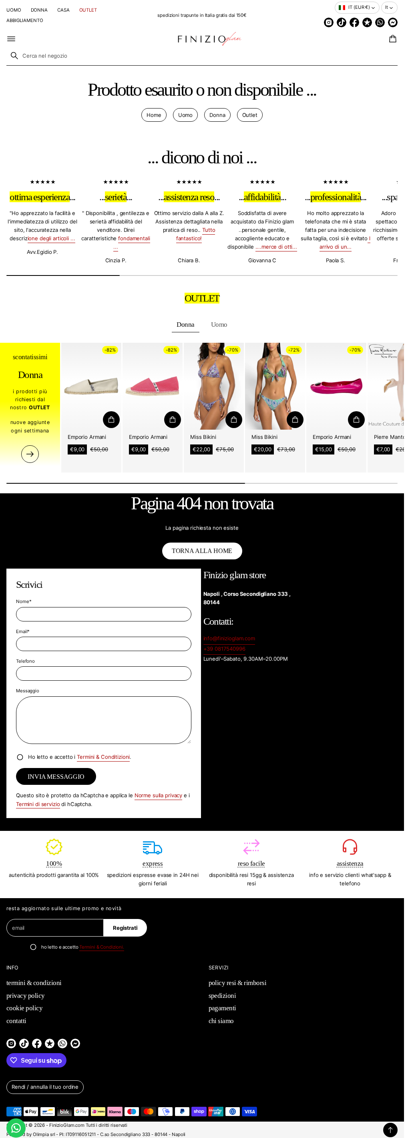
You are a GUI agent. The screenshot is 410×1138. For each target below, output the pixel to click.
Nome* (23, 601)
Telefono (25, 661)
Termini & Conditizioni (103, 757)
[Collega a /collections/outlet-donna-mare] (30, 454)
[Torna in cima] (390, 1130)
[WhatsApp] (380, 22)
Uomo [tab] (219, 324)
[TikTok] (341, 22)
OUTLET (88, 10)
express (153, 863)
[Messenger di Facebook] (393, 22)
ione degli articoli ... (51, 238)
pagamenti (222, 1008)
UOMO (13, 10)
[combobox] (202, 55)
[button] (392, 39)
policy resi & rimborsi (238, 983)
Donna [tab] (185, 324)
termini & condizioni (34, 983)
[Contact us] (16, 1128)
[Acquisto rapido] (111, 419)
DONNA (39, 10)
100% (54, 863)
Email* (23, 631)
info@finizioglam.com (229, 638)
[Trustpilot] (367, 22)
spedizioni (222, 995)
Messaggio (27, 691)
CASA (63, 10)
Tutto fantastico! (195, 234)
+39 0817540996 (224, 648)
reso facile (251, 863)
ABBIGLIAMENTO (24, 20)
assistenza (350, 863)
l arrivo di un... (345, 242)
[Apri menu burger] (11, 39)
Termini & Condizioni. (101, 947)
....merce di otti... (276, 246)
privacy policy (25, 995)
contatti (16, 1021)
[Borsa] (392, 39)
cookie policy (24, 1008)
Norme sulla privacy (159, 795)
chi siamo (221, 1021)
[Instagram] (329, 22)
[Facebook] (354, 22)
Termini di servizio (38, 804)
